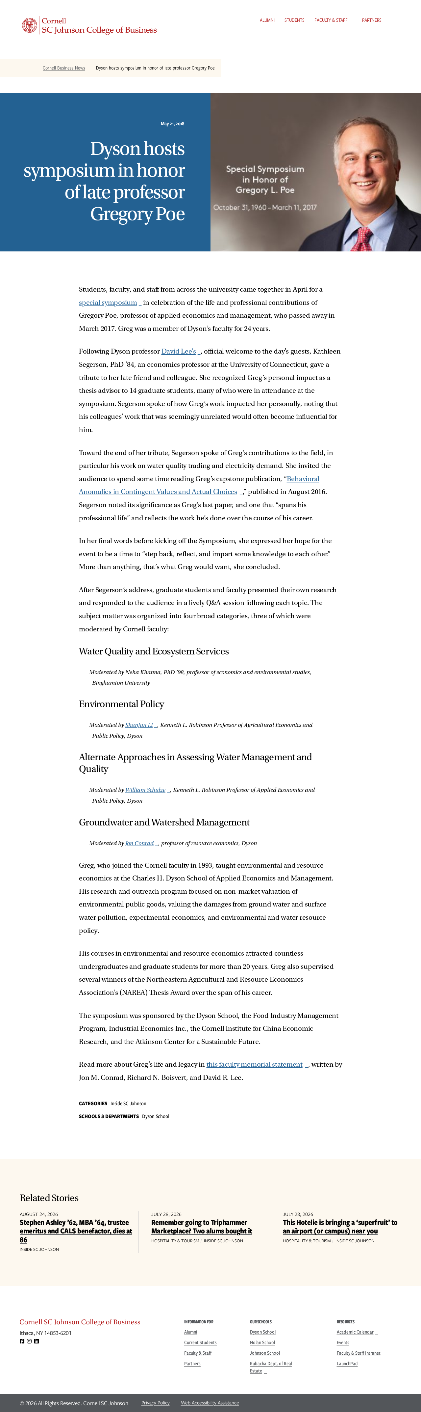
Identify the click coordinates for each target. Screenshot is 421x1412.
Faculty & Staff (331, 20)
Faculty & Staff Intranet (359, 1353)
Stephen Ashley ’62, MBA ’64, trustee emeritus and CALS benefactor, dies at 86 (76, 1231)
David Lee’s (178, 351)
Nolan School (262, 1342)
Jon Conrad (139, 843)
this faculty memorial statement (255, 1064)
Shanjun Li (139, 725)
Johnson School (265, 1353)
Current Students (200, 1342)
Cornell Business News (64, 68)
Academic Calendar (355, 1332)
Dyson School (263, 1332)
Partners (372, 20)
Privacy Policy (155, 1402)
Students (295, 20)
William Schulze (145, 790)
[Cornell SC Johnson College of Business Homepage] (95, 1323)
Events (343, 1342)
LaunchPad (347, 1363)
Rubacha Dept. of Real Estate (271, 1367)
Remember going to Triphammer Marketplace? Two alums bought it (201, 1226)
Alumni (267, 20)
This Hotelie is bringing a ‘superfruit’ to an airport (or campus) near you (340, 1226)
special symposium (108, 303)
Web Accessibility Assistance (210, 1402)
